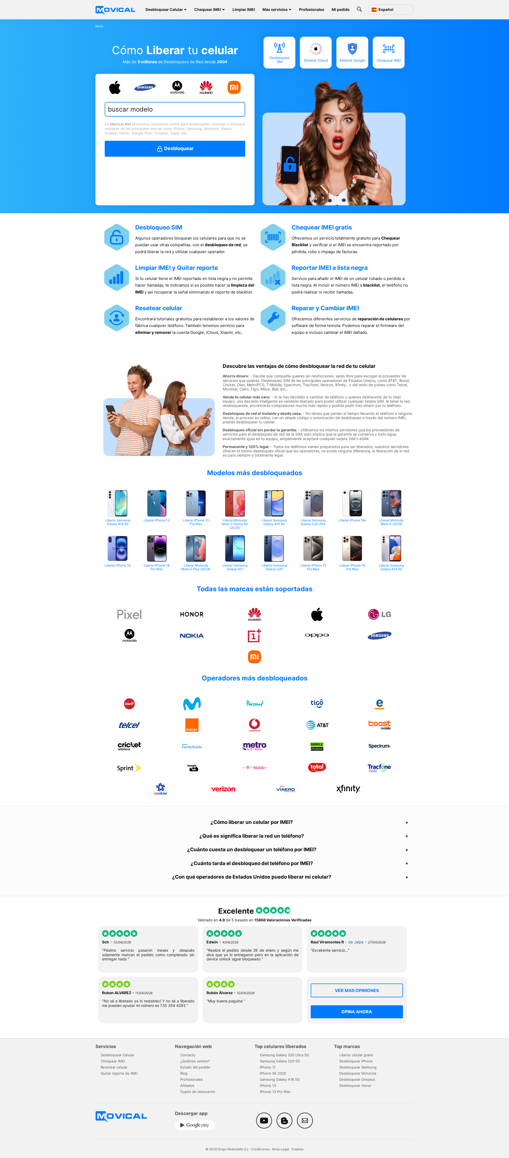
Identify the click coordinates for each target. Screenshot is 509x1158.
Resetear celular (158, 308)
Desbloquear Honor (355, 1085)
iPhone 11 (267, 1067)
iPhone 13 (268, 1085)
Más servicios (275, 9)
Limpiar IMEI (243, 9)
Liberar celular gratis (356, 1055)
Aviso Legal (280, 1149)
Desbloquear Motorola (357, 1073)
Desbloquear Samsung (357, 1067)
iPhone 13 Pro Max (275, 1091)
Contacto (187, 1055)
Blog (183, 1073)
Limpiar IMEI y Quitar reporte (176, 267)
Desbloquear (178, 148)
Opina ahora (356, 1011)
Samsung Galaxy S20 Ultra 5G (284, 1055)
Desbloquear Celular (164, 9)
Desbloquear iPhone (356, 1061)
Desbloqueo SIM (279, 60)
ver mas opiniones (357, 990)
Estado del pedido (195, 1067)
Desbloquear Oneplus (357, 1079)
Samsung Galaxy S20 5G (280, 1061)
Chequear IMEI (207, 9)
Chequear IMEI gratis (322, 227)
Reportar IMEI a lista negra (330, 267)
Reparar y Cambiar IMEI (325, 308)
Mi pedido (341, 9)
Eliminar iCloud (316, 60)
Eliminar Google (352, 60)
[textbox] (172, 109)
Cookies (297, 1149)
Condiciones (260, 1149)
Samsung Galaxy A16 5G (280, 1079)
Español (385, 9)
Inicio (99, 26)
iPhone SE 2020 (273, 1073)
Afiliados (187, 1085)
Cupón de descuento (197, 1091)
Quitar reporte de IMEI (119, 1073)
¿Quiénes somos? (195, 1061)
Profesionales (311, 9)
